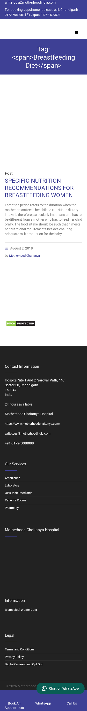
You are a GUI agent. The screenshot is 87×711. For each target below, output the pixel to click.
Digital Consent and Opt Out (24, 664)
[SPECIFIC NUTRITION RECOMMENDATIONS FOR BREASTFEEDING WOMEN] (43, 127)
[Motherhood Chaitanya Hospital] (6, 24)
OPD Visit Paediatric (18, 493)
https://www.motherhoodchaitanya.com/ (32, 423)
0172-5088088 (14, 15)
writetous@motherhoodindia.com (27, 433)
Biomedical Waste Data (22, 313)
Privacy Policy (14, 657)
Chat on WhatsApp (64, 688)
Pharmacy (12, 508)
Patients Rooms (16, 500)
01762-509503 (50, 15)
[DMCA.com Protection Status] (20, 323)
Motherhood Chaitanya (24, 255)
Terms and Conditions (20, 649)
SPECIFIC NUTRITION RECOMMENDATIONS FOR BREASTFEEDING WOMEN (39, 188)
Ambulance (12, 478)
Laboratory (12, 485)
